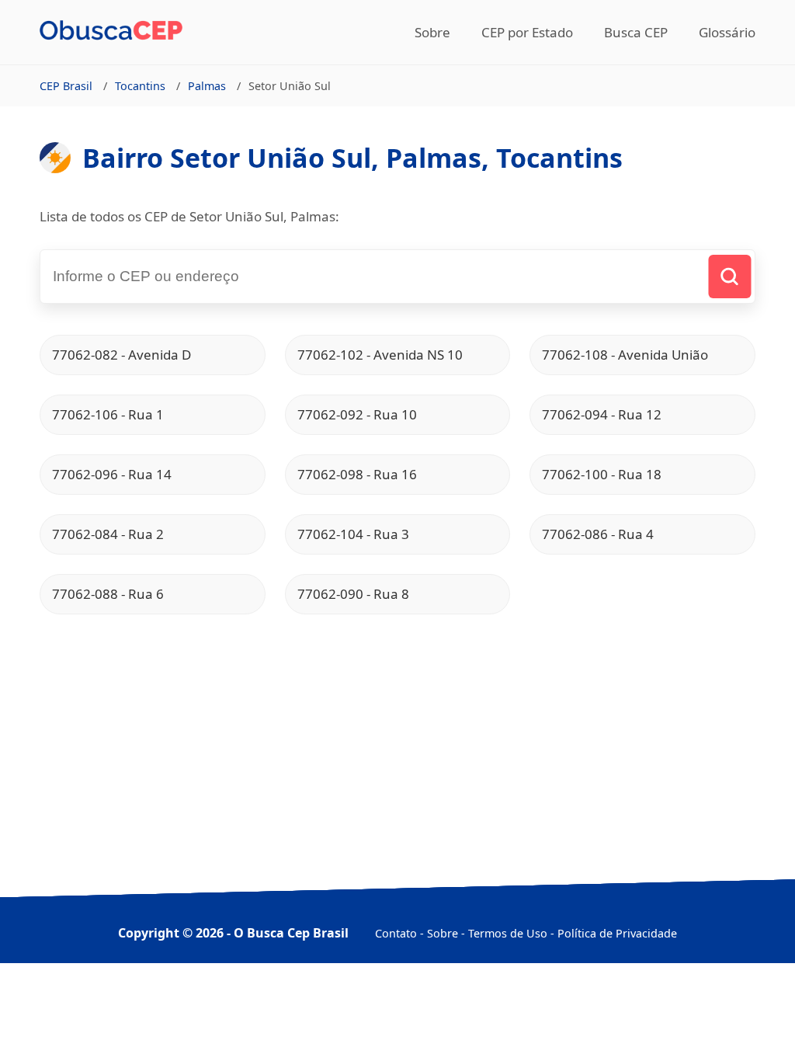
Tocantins (140, 85)
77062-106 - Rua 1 (108, 414)
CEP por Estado (527, 32)
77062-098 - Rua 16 (357, 474)
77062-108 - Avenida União (625, 355)
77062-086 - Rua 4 (598, 534)
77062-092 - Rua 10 (357, 414)
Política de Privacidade (617, 933)
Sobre (432, 32)
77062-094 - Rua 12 (601, 414)
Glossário (727, 32)
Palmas (207, 85)
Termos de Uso (507, 933)
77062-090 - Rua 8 (353, 594)
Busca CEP (636, 32)
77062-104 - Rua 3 (353, 534)
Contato (396, 933)
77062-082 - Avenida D (121, 355)
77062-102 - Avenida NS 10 (380, 355)
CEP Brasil (66, 85)
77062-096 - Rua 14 (112, 474)
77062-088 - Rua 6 (108, 594)
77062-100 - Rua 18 (601, 474)
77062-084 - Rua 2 (108, 534)
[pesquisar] (729, 276)
